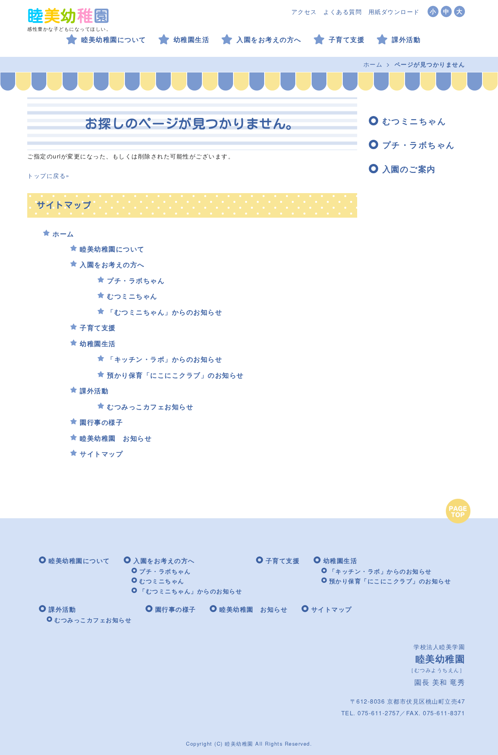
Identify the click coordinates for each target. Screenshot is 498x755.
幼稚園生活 (192, 39)
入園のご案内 (409, 168)
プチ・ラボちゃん (136, 280)
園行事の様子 (101, 422)
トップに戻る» (48, 175)
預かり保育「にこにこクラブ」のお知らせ (175, 375)
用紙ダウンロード (394, 11)
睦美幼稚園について (113, 39)
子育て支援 (347, 39)
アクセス (304, 11)
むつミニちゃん (132, 296)
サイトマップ (101, 453)
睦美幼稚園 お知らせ (116, 438)
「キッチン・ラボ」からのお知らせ (164, 359)
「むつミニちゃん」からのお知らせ (164, 312)
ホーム (373, 64)
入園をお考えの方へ (269, 39)
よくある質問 (342, 11)
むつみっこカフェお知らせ (150, 406)
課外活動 (406, 39)
